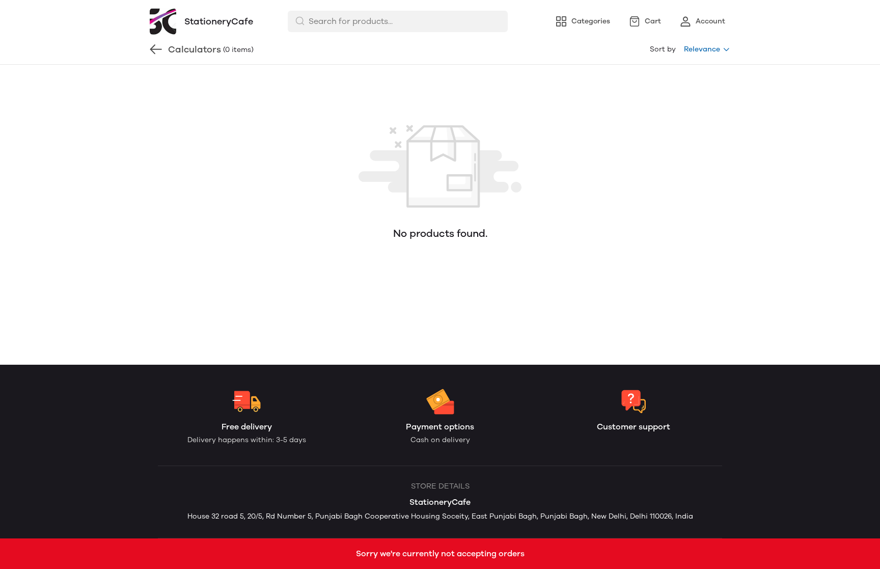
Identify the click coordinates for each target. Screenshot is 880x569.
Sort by (663, 49)
